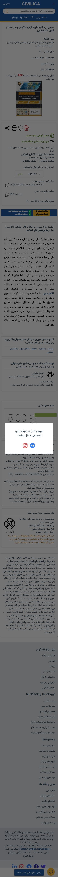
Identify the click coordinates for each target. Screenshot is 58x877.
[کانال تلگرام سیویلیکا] (32, 445)
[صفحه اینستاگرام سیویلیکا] (25, 445)
